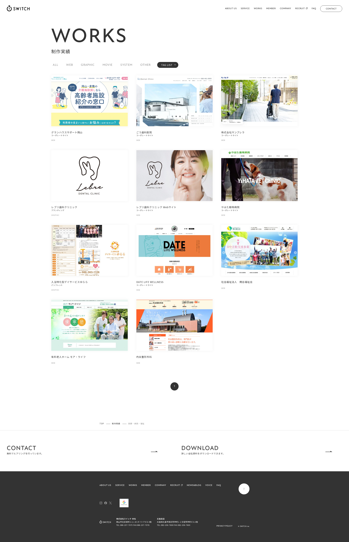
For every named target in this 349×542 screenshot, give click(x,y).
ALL (55, 65)
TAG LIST (166, 65)
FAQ (314, 9)
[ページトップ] (244, 488)
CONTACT (331, 9)
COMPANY (285, 9)
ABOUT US (231, 9)
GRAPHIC (87, 65)
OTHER (145, 65)
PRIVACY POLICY (224, 526)
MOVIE (108, 65)
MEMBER (271, 9)
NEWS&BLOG (194, 485)
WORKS (258, 9)
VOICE (208, 485)
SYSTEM (126, 65)
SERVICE (245, 9)
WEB (69, 65)
